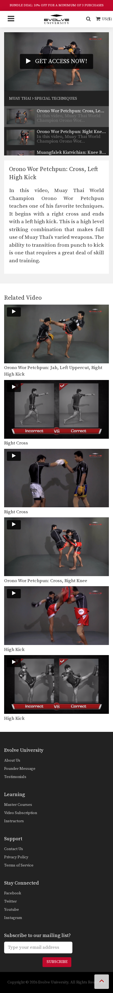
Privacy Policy (16, 857)
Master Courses (18, 804)
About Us (12, 760)
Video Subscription (20, 813)
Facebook (12, 893)
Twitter (10, 901)
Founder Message (19, 768)
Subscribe (57, 961)
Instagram (13, 917)
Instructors (14, 821)
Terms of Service (18, 865)
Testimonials (15, 776)
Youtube (11, 909)
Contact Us (13, 849)
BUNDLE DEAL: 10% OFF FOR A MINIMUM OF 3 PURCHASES (56, 5)
